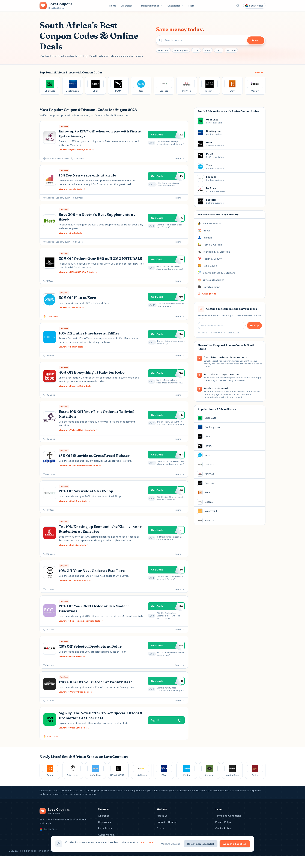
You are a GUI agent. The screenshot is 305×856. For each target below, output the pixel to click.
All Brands (127, 5)
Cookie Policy (223, 828)
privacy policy (233, 332)
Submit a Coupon (167, 822)
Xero (218, 50)
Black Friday (105, 828)
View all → (260, 72)
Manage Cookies (170, 843)
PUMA (207, 50)
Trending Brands (150, 5)
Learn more (146, 842)
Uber (196, 50)
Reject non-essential (200, 843)
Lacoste (231, 50)
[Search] (238, 5)
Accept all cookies (234, 843)
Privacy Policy (223, 822)
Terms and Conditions (228, 815)
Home (112, 5)
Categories (174, 5)
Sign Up (254, 325)
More (192, 5)
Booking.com (181, 50)
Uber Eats (163, 50)
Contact (161, 828)
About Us (162, 815)
